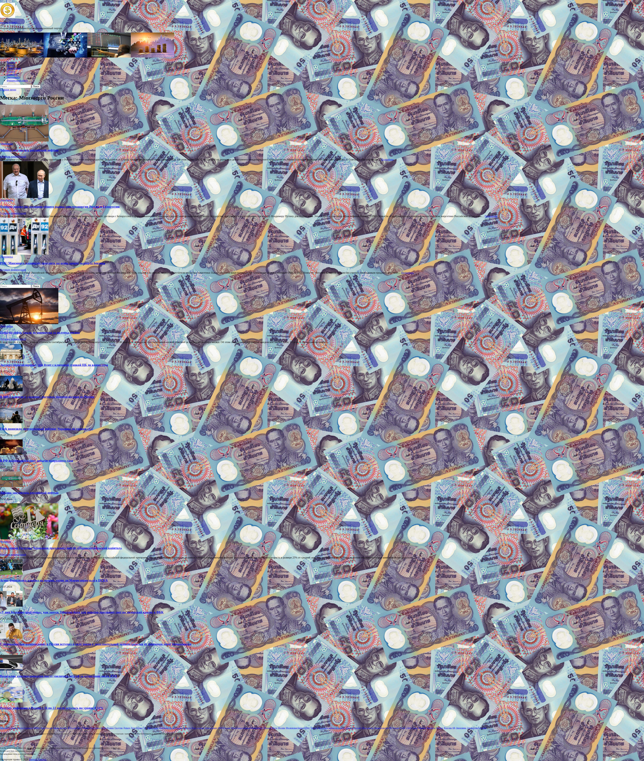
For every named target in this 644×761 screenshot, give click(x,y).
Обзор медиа (368, 728)
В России (72, 728)
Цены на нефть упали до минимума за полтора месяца (40, 332)
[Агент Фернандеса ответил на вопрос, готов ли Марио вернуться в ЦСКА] (11, 573)
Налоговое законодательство (331, 728)
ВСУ (79, 728)
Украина (422, 728)
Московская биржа (295, 728)
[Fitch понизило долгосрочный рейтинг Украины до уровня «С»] (11, 422)
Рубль (402, 728)
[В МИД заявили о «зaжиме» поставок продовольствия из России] (11, 390)
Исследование (175, 728)
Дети (133, 728)
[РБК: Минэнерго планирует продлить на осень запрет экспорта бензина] (322, 236)
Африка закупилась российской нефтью (29, 150)
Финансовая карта (17, 80)
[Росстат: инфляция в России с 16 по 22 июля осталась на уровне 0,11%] (11, 701)
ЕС (145, 728)
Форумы (448, 728)
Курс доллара (198, 728)
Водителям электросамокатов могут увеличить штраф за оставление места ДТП (58, 676)
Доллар (139, 728)
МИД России (224, 728)
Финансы (12, 74)
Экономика (13, 77)
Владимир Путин (98, 728)
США (408, 728)
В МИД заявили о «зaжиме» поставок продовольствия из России (47, 397)
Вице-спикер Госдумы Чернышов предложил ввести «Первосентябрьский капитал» (61, 548)
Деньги (126, 728)
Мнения (267, 728)
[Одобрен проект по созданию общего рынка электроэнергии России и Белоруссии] (322, 180)
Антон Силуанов (25, 728)
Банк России (46, 728)
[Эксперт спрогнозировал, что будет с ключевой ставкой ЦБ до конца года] (11, 358)
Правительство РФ (383, 728)
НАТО (307, 728)
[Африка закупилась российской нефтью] (322, 123)
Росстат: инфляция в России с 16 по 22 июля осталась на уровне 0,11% (51, 708)
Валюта (11, 62)
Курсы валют (211, 728)
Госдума (119, 728)
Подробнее (387, 159)
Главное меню (8, 89)
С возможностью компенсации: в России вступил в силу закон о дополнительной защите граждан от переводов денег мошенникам (95, 644)
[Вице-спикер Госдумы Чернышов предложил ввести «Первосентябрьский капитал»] (29, 538)
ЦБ (453, 728)
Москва (281, 728)
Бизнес (11, 65)
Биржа (56, 728)
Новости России (353, 728)
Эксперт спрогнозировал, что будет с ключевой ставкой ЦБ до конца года (54, 365)
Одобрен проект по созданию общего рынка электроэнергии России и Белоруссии (60, 206)
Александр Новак (8, 728)
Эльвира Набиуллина (477, 728)
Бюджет (63, 728)
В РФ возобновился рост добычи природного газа (36, 460)
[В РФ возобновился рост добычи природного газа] (11, 454)
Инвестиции (14, 68)
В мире (110, 728)
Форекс (439, 728)
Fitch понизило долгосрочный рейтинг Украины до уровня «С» (46, 429)
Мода (274, 728)
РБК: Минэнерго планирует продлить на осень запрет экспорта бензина (52, 263)
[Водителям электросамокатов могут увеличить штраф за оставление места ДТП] (11, 669)
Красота (187, 728)
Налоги (11, 71)
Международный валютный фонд (247, 728)
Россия (395, 728)
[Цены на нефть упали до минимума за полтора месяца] (29, 323)
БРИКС (36, 728)
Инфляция (164, 728)
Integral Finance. (9, 22)
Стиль (414, 728)
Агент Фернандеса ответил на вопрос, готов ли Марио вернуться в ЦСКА (54, 580)
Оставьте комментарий (13, 156)
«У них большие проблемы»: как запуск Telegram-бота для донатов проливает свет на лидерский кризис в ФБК (82, 612)
